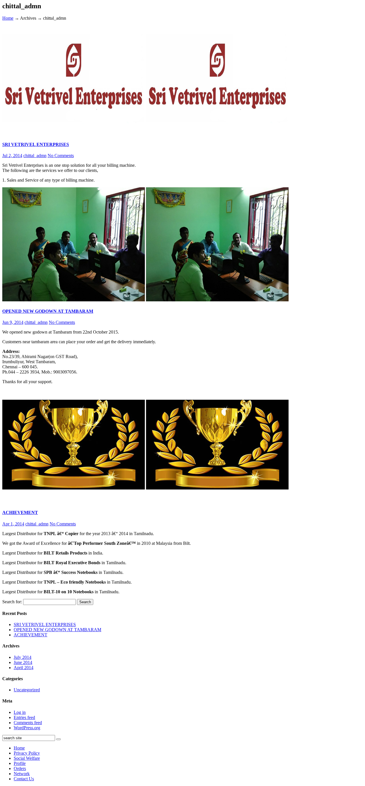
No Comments (61, 155)
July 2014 (22, 657)
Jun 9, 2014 (12, 322)
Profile (20, 763)
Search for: (12, 601)
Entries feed (24, 717)
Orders (20, 768)
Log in (20, 712)
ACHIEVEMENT (20, 512)
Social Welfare (27, 758)
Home (7, 18)
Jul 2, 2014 (12, 155)
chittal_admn (34, 155)
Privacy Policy (27, 753)
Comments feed (28, 722)
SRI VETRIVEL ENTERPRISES (35, 144)
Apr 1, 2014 (13, 523)
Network (22, 773)
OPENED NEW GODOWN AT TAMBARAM (47, 311)
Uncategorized (27, 689)
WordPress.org (27, 727)
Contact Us (24, 778)
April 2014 (23, 667)
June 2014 (23, 662)
